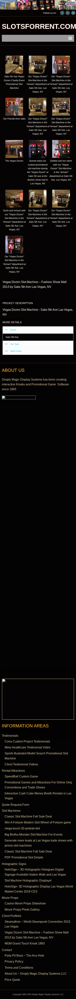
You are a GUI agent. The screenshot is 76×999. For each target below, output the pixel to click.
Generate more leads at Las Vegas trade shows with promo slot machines (38, 843)
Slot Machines (11, 810)
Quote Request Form (15, 804)
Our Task (14, 344)
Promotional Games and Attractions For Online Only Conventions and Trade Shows (38, 785)
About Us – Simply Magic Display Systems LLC (36, 973)
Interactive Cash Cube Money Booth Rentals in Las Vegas (38, 796)
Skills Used (15, 351)
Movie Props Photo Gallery (22, 909)
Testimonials (10, 735)
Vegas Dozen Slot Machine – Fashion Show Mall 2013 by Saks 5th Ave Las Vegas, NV (37, 935)
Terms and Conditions (19, 967)
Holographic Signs (14, 864)
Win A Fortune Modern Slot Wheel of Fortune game (38, 822)
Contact (7, 950)
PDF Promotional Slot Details (24, 857)
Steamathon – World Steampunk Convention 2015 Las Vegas (37, 924)
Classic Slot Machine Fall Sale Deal (28, 816)
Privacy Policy (14, 961)
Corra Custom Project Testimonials (27, 741)
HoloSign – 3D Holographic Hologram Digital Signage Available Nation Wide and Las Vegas (35, 872)
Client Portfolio (11, 915)
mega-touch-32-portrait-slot (22, 828)
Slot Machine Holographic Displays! (28, 880)
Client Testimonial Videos (21, 764)
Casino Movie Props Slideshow (25, 903)
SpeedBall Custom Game (21, 776)
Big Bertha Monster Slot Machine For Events (34, 834)
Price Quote (12, 979)
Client (13, 330)
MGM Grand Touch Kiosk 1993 (25, 943)
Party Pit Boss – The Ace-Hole (24, 955)
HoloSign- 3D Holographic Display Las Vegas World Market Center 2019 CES (39, 889)
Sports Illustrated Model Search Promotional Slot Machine (36, 756)
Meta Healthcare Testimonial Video (27, 747)
